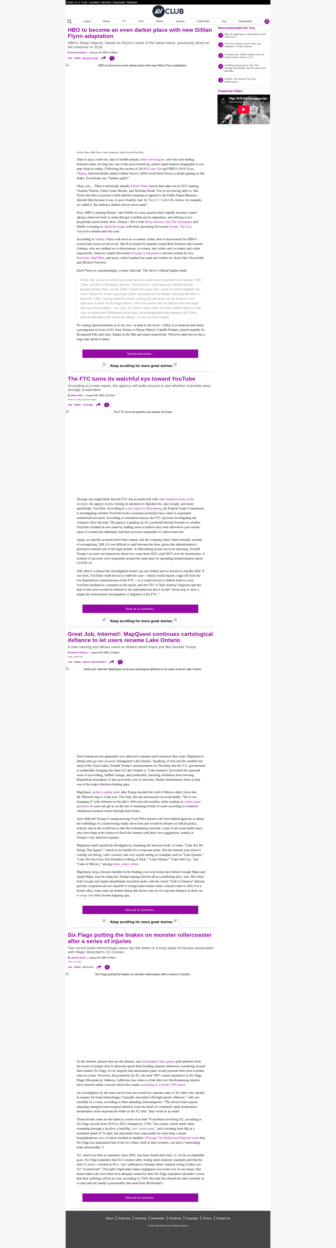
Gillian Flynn (90, 58)
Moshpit (132, 2)
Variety (99, 239)
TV (124, 21)
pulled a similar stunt (106, 792)
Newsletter (245, 21)
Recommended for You (236, 28)
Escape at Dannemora (147, 253)
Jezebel (94, 2)
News (106, 21)
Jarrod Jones (78, 957)
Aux (224, 21)
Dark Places (141, 186)
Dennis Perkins (79, 652)
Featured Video (230, 91)
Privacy (207, 1218)
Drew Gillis (77, 395)
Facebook (175, 1218)
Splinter (106, 2)
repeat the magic (114, 226)
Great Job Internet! (94, 662)
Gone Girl (155, 168)
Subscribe (203, 21)
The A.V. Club (158, 200)
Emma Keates (78, 52)
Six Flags (88, 967)
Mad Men (97, 258)
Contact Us (223, 1218)
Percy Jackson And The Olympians (168, 222)
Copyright (192, 1218)
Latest (87, 21)
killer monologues (152, 159)
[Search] (69, 21)
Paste (70, 2)
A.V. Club (81, 2)
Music (159, 21)
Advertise (141, 1218)
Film (141, 21)
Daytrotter (119, 2)
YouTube (88, 405)
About (109, 1218)
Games (180, 21)
